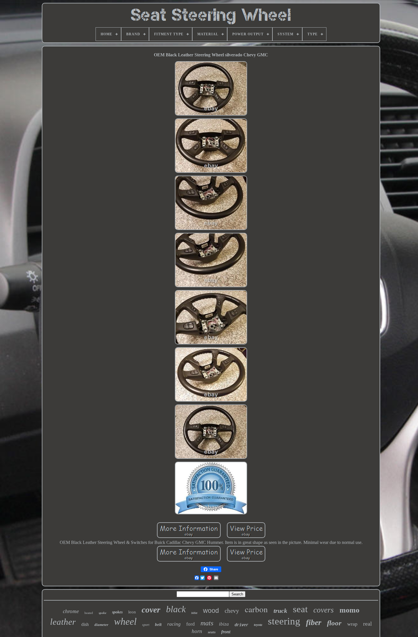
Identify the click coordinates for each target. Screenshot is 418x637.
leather (63, 622)
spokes (117, 612)
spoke (102, 613)
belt (158, 624)
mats (206, 623)
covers (323, 610)
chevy (232, 610)
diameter (101, 624)
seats (212, 632)
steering (284, 621)
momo (349, 610)
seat (300, 609)
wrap (352, 624)
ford (190, 624)
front (225, 631)
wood (211, 610)
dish (85, 624)
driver (241, 624)
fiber (313, 622)
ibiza (224, 624)
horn (197, 631)
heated (88, 613)
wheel (125, 621)
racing (174, 624)
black (176, 609)
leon (132, 612)
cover (151, 609)
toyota (258, 625)
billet (194, 613)
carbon (256, 609)
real (367, 623)
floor (334, 623)
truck (280, 610)
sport (145, 625)
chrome (71, 611)
